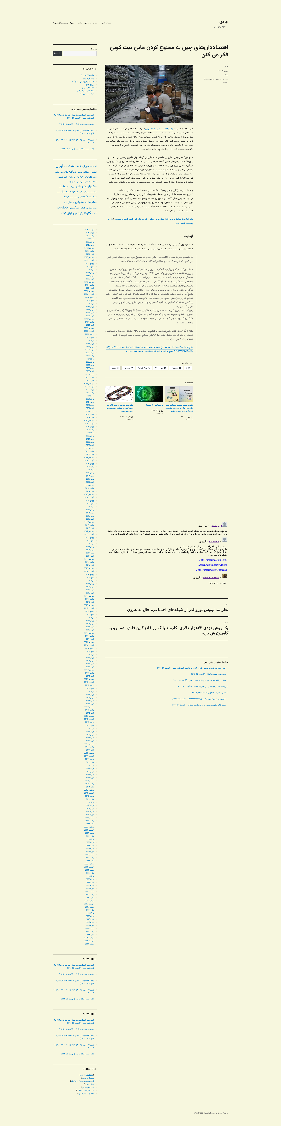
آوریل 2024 (90, 306)
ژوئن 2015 (90, 614)
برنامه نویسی (68, 171)
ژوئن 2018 (90, 503)
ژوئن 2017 (90, 540)
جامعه (72, 177)
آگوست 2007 (89, 904)
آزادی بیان (93, 166)
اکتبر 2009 (90, 824)
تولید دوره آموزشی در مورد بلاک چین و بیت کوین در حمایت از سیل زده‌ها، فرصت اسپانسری (119, 408)
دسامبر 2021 (89, 374)
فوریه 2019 (90, 479)
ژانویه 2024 (90, 315)
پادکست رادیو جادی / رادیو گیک (82, 81)
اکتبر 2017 (90, 528)
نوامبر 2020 (89, 414)
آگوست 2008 (89, 867)
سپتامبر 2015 (89, 605)
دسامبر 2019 (89, 448)
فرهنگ (66, 196)
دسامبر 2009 (89, 817)
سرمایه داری (84, 192)
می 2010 (91, 802)
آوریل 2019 (90, 473)
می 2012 (91, 728)
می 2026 (91, 239)
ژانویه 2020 (90, 445)
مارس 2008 (90, 882)
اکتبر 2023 (90, 325)
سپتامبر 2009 (89, 827)
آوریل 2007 (90, 916)
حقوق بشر (89, 186)
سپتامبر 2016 (89, 568)
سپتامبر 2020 (89, 420)
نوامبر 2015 (89, 599)
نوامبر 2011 (89, 747)
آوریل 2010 (90, 805)
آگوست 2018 (89, 497)
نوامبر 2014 (89, 636)
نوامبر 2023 (89, 322)
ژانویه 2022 (90, 371)
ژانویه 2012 (90, 740)
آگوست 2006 (89, 941)
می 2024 (91, 303)
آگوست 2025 (89, 260)
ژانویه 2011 (90, 777)
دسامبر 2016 (89, 559)
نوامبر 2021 (89, 377)
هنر (65, 202)
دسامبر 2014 (89, 633)
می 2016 (91, 580)
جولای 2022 (89, 352)
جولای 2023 (89, 334)
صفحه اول (106, 22)
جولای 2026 (89, 232)
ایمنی (94, 172)
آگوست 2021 (89, 386)
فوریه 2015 (90, 626)
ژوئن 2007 (90, 910)
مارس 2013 (90, 697)
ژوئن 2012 (90, 725)
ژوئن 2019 (90, 466)
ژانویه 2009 (90, 851)
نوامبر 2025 (89, 251)
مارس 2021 (90, 402)
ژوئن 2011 (90, 762)
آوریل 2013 (90, 694)
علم (76, 197)
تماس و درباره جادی (87, 22)
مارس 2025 (90, 275)
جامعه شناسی (63, 177)
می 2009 (91, 839)
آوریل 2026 (90, 242)
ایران (59, 165)
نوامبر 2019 (89, 451)
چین (218, 79)
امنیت (71, 166)
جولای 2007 (89, 907)
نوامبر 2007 (89, 894)
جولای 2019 (89, 463)
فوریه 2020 (90, 442)
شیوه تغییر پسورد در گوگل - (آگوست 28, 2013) (208, 674)
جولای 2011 (89, 759)
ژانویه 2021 (90, 408)
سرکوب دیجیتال (69, 192)
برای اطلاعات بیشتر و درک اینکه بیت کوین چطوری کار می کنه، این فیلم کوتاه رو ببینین (154, 219)
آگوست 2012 (89, 719)
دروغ (73, 187)
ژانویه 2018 (90, 519)
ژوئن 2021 (90, 392)
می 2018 (91, 506)
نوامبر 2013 (89, 673)
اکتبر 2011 (90, 750)
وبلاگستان (74, 208)
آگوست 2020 (89, 423)
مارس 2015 (90, 623)
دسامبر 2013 (89, 670)
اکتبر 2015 (90, 602)
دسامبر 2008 (89, 854)
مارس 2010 (90, 808)
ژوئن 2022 (90, 356)
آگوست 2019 (89, 460)
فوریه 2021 (90, 405)
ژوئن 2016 (90, 577)
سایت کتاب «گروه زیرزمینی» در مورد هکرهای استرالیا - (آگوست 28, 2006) (199, 705)
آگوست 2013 (89, 682)
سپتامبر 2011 (89, 753)
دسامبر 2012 (89, 707)
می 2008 (91, 876)
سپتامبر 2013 (89, 679)
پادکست (62, 207)
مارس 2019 (90, 476)
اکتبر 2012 (90, 713)
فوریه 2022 (90, 368)
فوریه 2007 (90, 922)
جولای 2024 (89, 297)
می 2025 (91, 269)
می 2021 (91, 396)
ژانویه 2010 (90, 814)
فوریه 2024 (90, 312)
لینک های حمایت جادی (85, 90)
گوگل (69, 214)
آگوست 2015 (89, 608)
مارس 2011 (90, 771)
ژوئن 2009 (90, 836)
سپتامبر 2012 (89, 716)
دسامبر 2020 (89, 411)
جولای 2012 (89, 722)
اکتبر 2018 (90, 491)
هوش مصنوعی (91, 208)
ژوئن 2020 (90, 429)
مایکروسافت (91, 202)
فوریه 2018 (90, 516)
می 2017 (91, 543)
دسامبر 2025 (89, 248)
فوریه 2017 (90, 553)
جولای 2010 (89, 796)
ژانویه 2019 (90, 482)
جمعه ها (94, 181)
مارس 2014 (90, 660)
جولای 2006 (89, 944)
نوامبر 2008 (89, 857)
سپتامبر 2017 (89, 531)
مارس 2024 (90, 309)
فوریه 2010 (90, 811)
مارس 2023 (90, 346)
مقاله (226, 75)
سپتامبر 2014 (89, 642)
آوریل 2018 (90, 509)
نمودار (71, 202)
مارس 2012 (90, 734)
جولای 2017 (89, 537)
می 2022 (91, 359)
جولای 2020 (89, 426)
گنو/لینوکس (82, 213)
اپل (65, 166)
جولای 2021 (89, 389)
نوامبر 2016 (89, 562)
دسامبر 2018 (89, 485)
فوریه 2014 (90, 663)
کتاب (94, 214)
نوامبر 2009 (89, 820)
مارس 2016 (90, 586)
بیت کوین (224, 79)
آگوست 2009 (89, 830)
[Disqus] (166, 478)
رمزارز (212, 79)
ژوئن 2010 (90, 799)
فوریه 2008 (90, 885)
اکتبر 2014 (90, 639)
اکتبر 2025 (90, 254)
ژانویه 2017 (90, 556)
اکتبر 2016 (90, 565)
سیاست (93, 197)
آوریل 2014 (90, 657)
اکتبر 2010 (90, 787)
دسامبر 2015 (89, 596)
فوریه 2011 (90, 774)
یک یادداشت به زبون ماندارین (159, 129)
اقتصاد (78, 166)
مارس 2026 (90, 245)
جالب (80, 177)
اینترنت (86, 172)
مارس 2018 (90, 513)
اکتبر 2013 (90, 676)
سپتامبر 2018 (89, 494)
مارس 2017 (90, 549)
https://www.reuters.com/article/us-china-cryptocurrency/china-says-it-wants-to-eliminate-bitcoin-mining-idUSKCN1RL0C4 (149, 349)
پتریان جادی (89, 84)
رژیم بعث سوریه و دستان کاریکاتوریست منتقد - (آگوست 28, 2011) (201, 686)
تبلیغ (57, 172)
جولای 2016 (89, 574)
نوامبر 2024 (89, 285)
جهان (80, 181)
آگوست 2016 (89, 571)
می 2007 (91, 913)
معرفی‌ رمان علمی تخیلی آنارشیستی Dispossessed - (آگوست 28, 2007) (199, 698)
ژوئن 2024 (90, 300)
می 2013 (91, 691)
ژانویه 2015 (90, 630)
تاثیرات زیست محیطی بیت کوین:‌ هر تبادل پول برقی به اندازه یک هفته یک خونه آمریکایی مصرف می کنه (179, 408)
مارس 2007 (90, 919)
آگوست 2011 (89, 756)
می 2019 (91, 469)
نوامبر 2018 (89, 488)
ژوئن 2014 (90, 651)
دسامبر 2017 (89, 522)
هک (82, 208)
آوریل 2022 (90, 362)
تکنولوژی (88, 177)
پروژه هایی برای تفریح (63, 22)
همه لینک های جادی (86, 94)
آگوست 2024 (89, 294)
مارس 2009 (90, 845)
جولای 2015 (89, 611)
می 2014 (91, 654)
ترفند (95, 177)
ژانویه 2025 (90, 279)
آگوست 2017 (89, 534)
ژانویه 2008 (90, 888)
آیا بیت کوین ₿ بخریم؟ (154, 405)
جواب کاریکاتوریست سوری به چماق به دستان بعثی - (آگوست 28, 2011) (199, 680)
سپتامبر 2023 (89, 328)
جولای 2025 (89, 263)
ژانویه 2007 (90, 925)
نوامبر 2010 (89, 783)
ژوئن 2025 (90, 266)
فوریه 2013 (90, 700)
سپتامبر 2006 (89, 937)
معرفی (79, 202)
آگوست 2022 (89, 349)
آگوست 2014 (89, 645)
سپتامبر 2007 (89, 900)
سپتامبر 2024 (89, 291)
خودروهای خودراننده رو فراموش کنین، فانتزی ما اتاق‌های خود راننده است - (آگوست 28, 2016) (191, 668)
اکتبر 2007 (90, 897)
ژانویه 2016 (90, 593)
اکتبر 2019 (90, 454)
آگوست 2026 (89, 229)
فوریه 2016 (90, 590)
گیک (63, 213)
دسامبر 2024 (89, 282)
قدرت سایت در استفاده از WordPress (208, 1113)
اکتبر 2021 (90, 380)
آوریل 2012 (90, 731)
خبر (78, 186)
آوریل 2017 (90, 546)
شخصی (83, 196)
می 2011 (91, 765)
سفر (58, 191)
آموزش (85, 166)
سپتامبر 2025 (89, 257)
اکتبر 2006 (90, 934)
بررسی (79, 172)
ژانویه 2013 (90, 703)
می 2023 (91, 340)
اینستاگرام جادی (88, 78)
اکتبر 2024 (90, 288)
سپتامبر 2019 (89, 457)
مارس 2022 (90, 365)
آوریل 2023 (90, 343)
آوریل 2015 (90, 620)
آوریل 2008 (90, 879)
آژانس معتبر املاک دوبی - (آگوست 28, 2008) (209, 692)
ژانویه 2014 (90, 666)
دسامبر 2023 (89, 319)
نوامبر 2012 (89, 710)
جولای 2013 (89, 685)
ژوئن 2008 (90, 873)
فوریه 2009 (90, 848)
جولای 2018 (89, 500)
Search (94, 49)
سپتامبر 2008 (89, 864)
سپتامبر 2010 (89, 790)
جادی (223, 22)
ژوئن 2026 (90, 235)
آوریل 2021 (90, 399)
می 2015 (91, 617)
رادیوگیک (64, 186)
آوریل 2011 (90, 768)
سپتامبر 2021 (89, 383)
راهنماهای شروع (88, 87)
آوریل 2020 (90, 436)
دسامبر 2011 (89, 743)
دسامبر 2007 (89, 891)
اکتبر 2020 (90, 417)
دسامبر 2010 (89, 780)
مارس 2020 (90, 439)
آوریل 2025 (90, 272)
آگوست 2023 (89, 331)
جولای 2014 (89, 648)
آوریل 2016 (90, 583)
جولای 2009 (89, 833)
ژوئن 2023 (90, 337)
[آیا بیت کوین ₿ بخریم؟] (149, 394)
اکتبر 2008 (90, 860)
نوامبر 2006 (89, 931)
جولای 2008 (89, 870)
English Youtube (87, 75)
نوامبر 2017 (89, 525)
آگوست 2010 (89, 793)
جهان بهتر (72, 181)
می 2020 (91, 432)
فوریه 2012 (90, 737)
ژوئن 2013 (90, 688)
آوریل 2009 (90, 842)
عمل (71, 196)
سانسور (93, 192)
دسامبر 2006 (89, 928)
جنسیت (87, 181)
